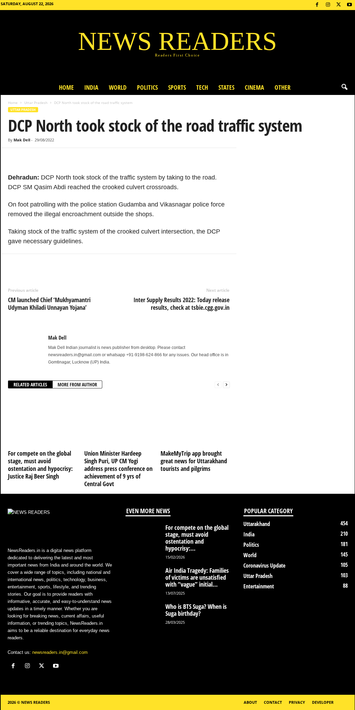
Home (60, 87)
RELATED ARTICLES (30, 384)
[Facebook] (317, 5)
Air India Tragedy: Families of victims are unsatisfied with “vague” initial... (197, 577)
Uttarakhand (256, 524)
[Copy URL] (63, 158)
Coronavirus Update (264, 565)
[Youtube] (349, 5)
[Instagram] (328, 5)
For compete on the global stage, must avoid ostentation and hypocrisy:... (196, 537)
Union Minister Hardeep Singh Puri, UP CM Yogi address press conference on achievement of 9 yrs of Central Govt (118, 468)
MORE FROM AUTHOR (77, 384)
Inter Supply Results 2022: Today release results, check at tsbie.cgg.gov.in (181, 303)
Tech (196, 87)
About (250, 702)
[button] (344, 87)
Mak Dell (22, 139)
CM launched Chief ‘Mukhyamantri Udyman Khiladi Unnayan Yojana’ (49, 303)
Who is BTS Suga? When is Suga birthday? (196, 609)
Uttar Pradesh (35, 102)
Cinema (254, 87)
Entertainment (258, 586)
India (86, 87)
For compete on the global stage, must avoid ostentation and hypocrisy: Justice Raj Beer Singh (40, 464)
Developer (323, 702)
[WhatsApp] (47, 158)
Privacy (297, 702)
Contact (273, 702)
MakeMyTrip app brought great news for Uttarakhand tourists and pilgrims (194, 461)
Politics (141, 87)
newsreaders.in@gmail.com (60, 652)
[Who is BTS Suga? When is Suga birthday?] (142, 616)
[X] (339, 5)
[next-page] (226, 384)
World (112, 87)
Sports (171, 87)
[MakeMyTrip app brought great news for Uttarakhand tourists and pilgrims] (195, 421)
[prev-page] (218, 384)
